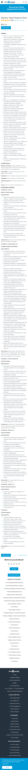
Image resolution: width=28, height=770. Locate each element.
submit (14, 569)
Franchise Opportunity (15, 680)
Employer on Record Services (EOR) (14, 735)
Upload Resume (14, 721)
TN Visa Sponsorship (15, 750)
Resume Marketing (14, 726)
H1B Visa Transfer (15, 744)
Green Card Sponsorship (14, 755)
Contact (15, 674)
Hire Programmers (14, 700)
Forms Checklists (15, 737)
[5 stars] (19, 564)
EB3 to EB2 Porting (14, 752)
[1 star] (8, 564)
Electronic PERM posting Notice (14, 691)
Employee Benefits (14, 724)
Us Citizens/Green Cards (14, 729)
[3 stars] (14, 564)
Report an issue (23, 555)
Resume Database (14, 711)
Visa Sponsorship (15, 732)
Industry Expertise (15, 709)
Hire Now (6, 27)
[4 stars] (16, 564)
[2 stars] (11, 564)
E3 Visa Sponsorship (14, 747)
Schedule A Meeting (14, 677)
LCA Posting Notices (15, 685)
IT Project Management (14, 706)
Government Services (15, 703)
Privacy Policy (14, 575)
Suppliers (15, 683)
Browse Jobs (15, 718)
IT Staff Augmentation (15, 698)
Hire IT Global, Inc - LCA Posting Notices (14, 688)
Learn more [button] (5, 763)
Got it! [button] (7, 767)
